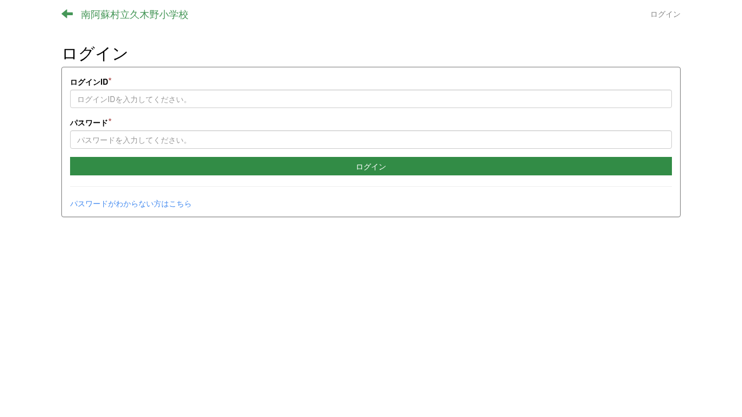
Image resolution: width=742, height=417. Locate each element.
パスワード (91, 122)
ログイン (665, 13)
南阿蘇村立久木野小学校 (134, 14)
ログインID (91, 81)
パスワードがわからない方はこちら (131, 203)
